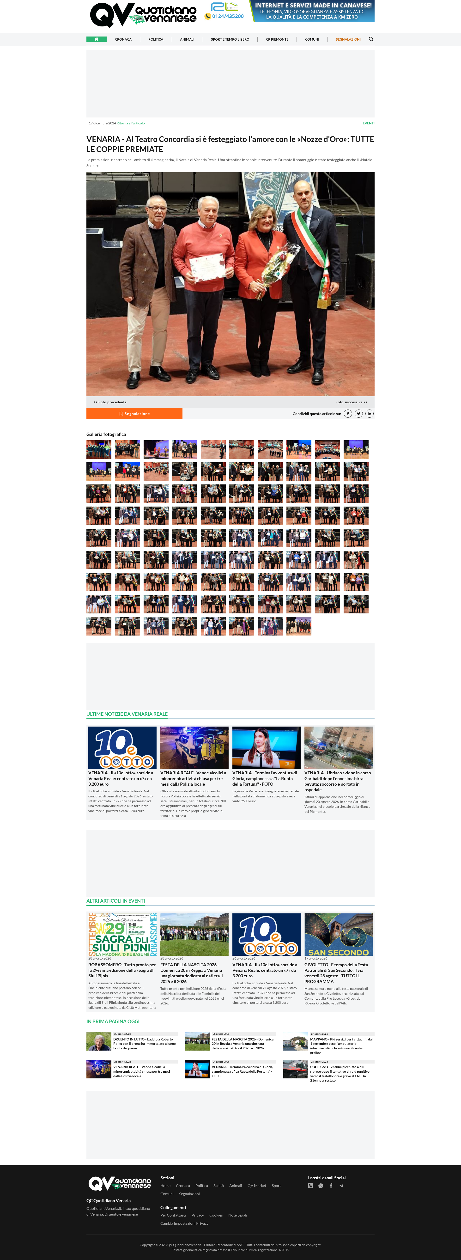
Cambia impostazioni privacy (184, 1223)
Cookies (216, 1215)
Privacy (198, 1215)
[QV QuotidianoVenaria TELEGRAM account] (341, 1185)
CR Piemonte (277, 39)
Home (165, 1185)
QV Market (257, 1185)
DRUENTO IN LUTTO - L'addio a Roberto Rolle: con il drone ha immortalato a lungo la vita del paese (144, 1043)
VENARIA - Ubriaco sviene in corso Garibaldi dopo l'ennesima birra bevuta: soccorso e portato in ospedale (337, 781)
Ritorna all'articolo (131, 123)
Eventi (369, 123)
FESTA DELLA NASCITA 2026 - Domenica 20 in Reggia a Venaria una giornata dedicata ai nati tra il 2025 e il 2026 (191, 973)
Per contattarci (173, 1215)
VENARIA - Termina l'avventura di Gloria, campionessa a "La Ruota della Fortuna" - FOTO (264, 778)
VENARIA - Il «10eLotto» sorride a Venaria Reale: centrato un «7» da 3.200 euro (120, 778)
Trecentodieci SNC (230, 1245)
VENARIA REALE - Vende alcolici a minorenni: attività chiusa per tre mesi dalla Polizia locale (193, 778)
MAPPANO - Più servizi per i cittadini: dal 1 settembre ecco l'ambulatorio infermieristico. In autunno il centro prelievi (341, 1046)
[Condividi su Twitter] (359, 414)
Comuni (312, 39)
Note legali (237, 1215)
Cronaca (123, 39)
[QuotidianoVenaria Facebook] (331, 1185)
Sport (276, 1185)
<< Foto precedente (110, 402)
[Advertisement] (230, 83)
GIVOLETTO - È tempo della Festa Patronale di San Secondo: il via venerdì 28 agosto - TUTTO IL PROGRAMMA (336, 973)
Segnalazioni (348, 39)
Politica (155, 39)
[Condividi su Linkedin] (369, 414)
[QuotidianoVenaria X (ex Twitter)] (320, 1185)
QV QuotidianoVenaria (184, 1245)
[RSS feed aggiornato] (310, 1185)
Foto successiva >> (352, 402)
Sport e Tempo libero (230, 39)
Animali (187, 39)
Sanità (218, 1185)
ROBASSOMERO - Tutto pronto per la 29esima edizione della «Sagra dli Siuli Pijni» (122, 970)
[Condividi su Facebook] (348, 414)
